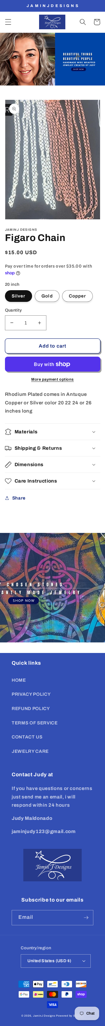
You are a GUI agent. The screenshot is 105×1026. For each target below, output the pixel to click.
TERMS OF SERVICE (35, 722)
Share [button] (19, 497)
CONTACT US (27, 736)
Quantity (13, 310)
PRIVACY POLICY (31, 694)
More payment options (52, 379)
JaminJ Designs (44, 1015)
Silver (19, 295)
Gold (46, 295)
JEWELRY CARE (30, 751)
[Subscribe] (86, 917)
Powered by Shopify (70, 1015)
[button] (8, 22)
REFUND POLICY (31, 708)
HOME (19, 680)
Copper (77, 295)
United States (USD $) (49, 960)
